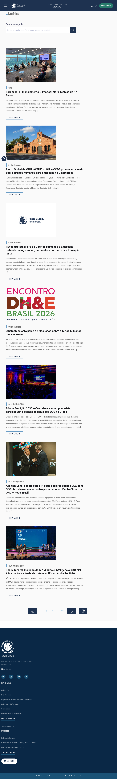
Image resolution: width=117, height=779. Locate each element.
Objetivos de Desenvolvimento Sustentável (16, 699)
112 (63, 611)
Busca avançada (14, 24)
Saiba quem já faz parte (10, 704)
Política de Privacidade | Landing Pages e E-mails (18, 743)
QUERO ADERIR (106, 5)
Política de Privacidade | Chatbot (12, 747)
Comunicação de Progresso (11, 713)
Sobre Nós (5, 690)
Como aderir (5, 709)
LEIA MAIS (13, 117)
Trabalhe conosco (7, 726)
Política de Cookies (8, 738)
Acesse (10, 761)
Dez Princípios (6, 695)
